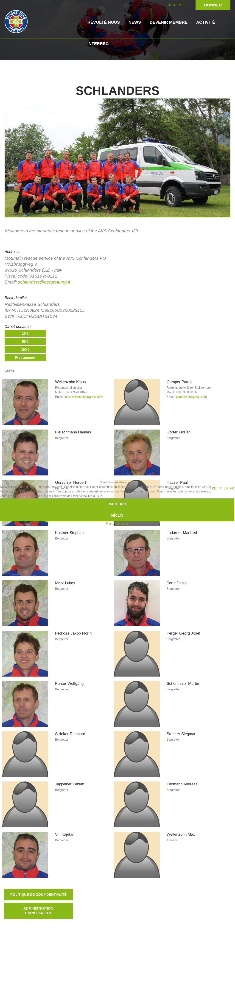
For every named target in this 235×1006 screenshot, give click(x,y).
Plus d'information (117, 523)
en (226, 488)
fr (232, 488)
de (214, 488)
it (219, 488)
